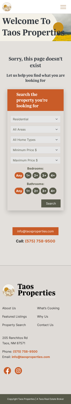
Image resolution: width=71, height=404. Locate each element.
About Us (9, 308)
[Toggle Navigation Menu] (63, 6)
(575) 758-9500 (40, 241)
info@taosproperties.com (35, 231)
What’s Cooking (48, 308)
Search (51, 203)
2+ (36, 175)
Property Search (14, 325)
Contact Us (45, 325)
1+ (28, 175)
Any (19, 175)
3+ (44, 175)
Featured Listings (14, 316)
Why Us (42, 316)
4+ (53, 175)
